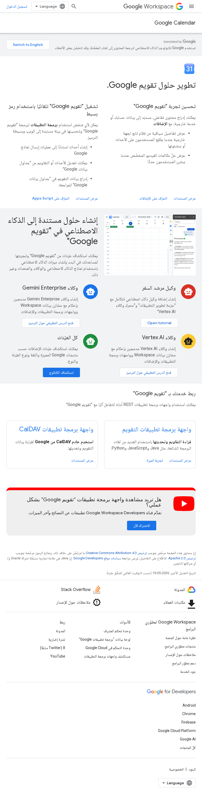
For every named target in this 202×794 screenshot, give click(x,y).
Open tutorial (159, 322)
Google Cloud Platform (177, 731)
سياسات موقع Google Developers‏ (97, 558)
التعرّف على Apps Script (50, 198)
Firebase (188, 722)
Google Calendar (175, 23)
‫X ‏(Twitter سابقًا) (52, 648)
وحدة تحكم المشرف (117, 631)
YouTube (57, 656)
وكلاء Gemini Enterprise (50, 288)
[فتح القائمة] (191, 6)
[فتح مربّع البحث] (74, 6)
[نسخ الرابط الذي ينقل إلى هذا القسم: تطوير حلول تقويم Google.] (101, 85)
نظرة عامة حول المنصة (180, 638)
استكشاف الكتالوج (61, 372)
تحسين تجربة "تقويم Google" (165, 106)
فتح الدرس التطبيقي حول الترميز (50, 322)
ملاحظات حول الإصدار (180, 655)
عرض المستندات (185, 198)
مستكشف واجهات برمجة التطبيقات (107, 656)
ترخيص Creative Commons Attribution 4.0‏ (116, 553)
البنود (192, 769)
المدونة (60, 631)
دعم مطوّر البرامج (184, 663)
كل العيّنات (67, 337)
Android (189, 705)
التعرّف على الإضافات (153, 198)
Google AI (188, 739)
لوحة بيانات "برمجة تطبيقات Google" (104, 639)
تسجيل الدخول (16, 6)
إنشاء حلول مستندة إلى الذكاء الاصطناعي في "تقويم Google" (53, 230)
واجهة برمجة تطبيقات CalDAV (56, 429)
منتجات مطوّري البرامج (180, 646)
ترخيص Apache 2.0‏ (182, 558)
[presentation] (101, 84)
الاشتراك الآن (141, 525)
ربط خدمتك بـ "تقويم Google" (164, 393)
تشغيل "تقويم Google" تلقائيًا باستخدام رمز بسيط (53, 110)
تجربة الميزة (155, 460)
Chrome (189, 714)
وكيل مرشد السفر (159, 288)
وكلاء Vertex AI (159, 337)
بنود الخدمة (188, 671)
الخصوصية (176, 769)
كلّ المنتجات (188, 747)
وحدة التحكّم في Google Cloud (107, 648)
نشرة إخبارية (56, 639)
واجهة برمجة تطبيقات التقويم (156, 429)
